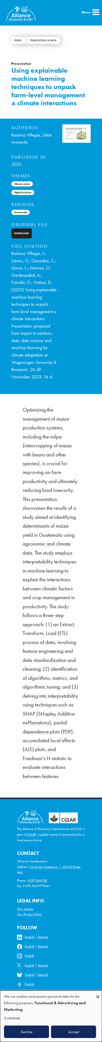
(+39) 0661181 (37, 880)
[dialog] (51, 1016)
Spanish (43, 937)
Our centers (25, 909)
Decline (27, 1031)
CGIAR (31, 834)
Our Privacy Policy (29, 914)
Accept (73, 1031)
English (29, 937)
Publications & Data (43, 40)
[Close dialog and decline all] (98, 993)
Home (18, 40)
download (21, 233)
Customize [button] (12, 1017)
